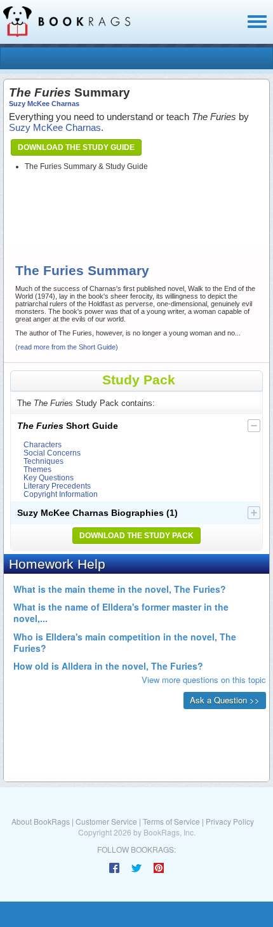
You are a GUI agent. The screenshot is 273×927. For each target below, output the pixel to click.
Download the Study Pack (136, 535)
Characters (42, 444)
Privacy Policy (230, 821)
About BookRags (40, 821)
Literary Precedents (57, 486)
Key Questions (48, 477)
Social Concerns (52, 453)
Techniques (43, 461)
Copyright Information (60, 494)
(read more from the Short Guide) (66, 347)
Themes (37, 469)
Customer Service (106, 821)
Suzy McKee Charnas (44, 103)
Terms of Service (171, 821)
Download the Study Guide (76, 147)
